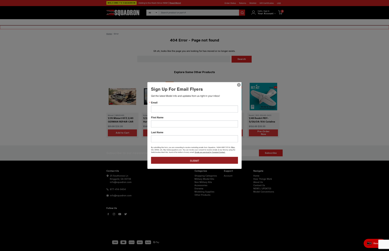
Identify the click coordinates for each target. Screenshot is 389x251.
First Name (157, 117)
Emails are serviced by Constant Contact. (210, 152)
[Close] (239, 85)
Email (154, 102)
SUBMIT (194, 160)
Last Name (157, 132)
